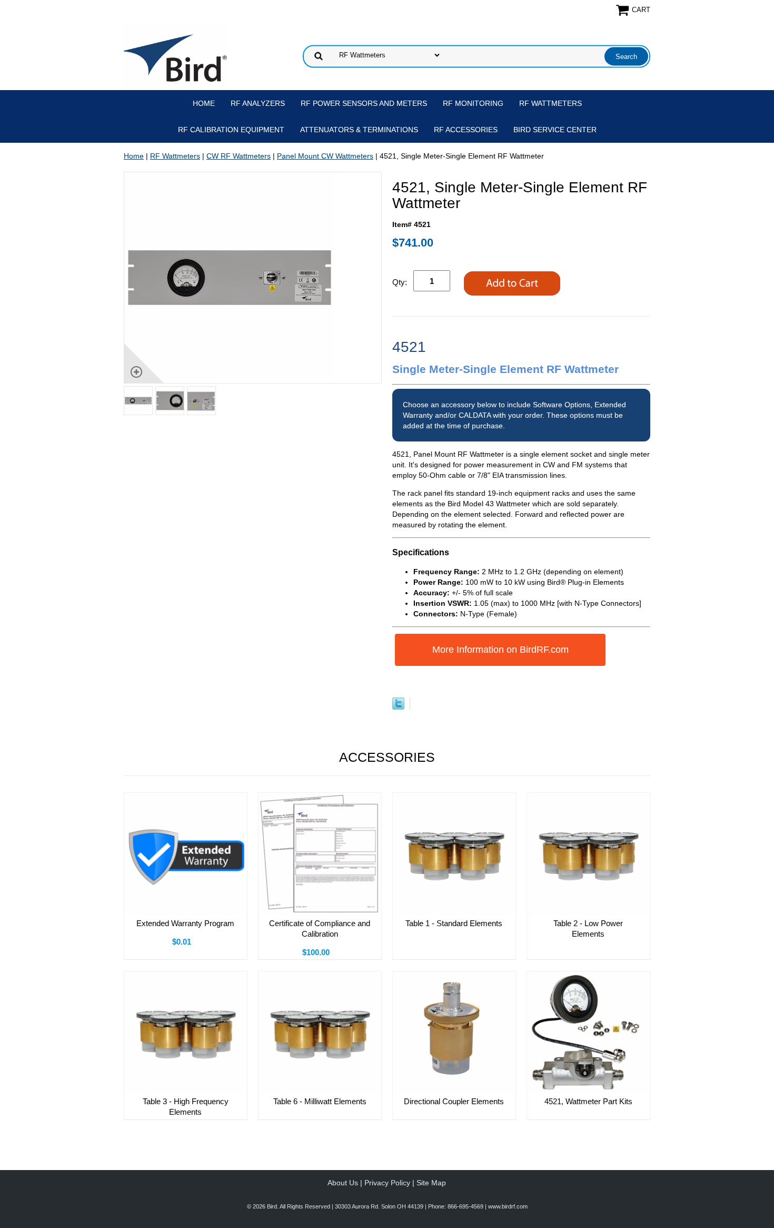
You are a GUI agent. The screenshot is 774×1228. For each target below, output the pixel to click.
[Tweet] (398, 707)
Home (204, 103)
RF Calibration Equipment (231, 129)
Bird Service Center (555, 129)
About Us (343, 1182)
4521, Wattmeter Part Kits (588, 1101)
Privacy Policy (387, 1182)
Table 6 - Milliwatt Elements (319, 1101)
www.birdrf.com (508, 1206)
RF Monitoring (473, 103)
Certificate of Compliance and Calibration (319, 928)
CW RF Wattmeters (238, 156)
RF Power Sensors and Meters (364, 103)
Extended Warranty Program (185, 923)
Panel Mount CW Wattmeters (325, 156)
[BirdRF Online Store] (175, 55)
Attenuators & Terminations (359, 129)
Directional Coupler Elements (454, 1101)
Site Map (431, 1182)
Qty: (399, 282)
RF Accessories (466, 129)
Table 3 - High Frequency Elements (186, 1106)
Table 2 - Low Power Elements (588, 928)
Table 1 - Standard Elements (453, 923)
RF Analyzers (258, 103)
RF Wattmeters (550, 103)
